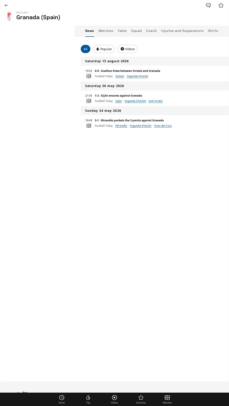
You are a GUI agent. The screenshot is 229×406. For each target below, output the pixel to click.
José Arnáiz (156, 101)
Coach (151, 31)
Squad (136, 31)
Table (122, 31)
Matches (106, 31)
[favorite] (220, 5)
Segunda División (137, 76)
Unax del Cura (163, 126)
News (89, 31)
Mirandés (121, 126)
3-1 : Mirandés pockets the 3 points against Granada (129, 120)
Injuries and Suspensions (182, 31)
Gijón (118, 101)
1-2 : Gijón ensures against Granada (118, 95)
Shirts (213, 31)
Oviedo (119, 76)
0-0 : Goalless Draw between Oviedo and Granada (127, 71)
